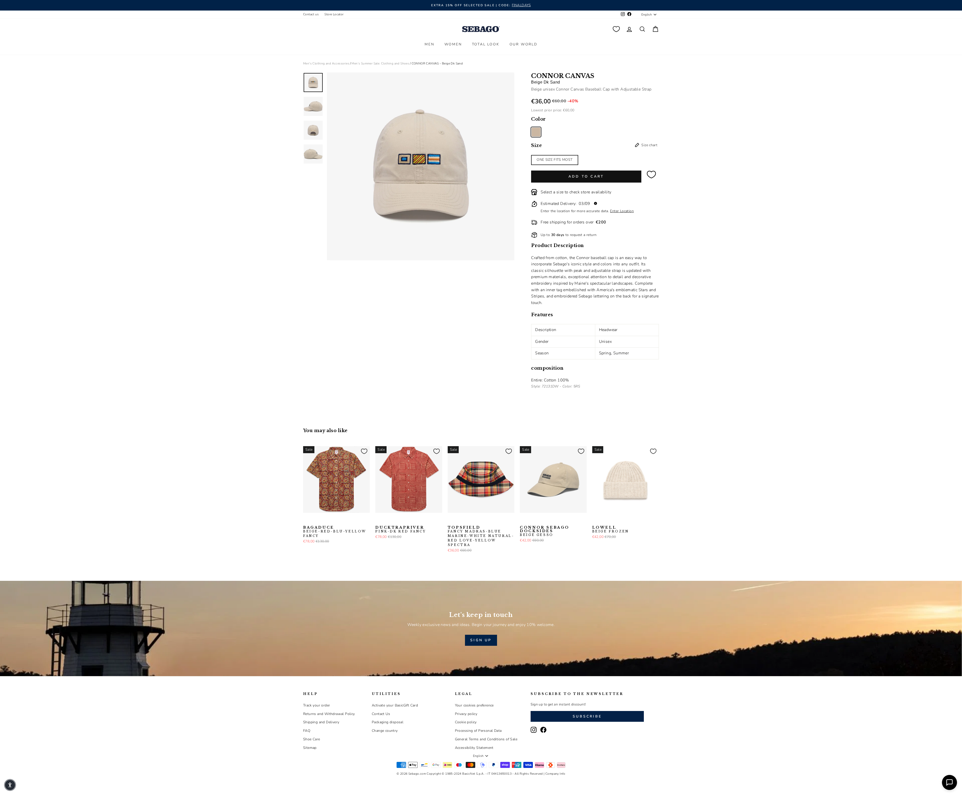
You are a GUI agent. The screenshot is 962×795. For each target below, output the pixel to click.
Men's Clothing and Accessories (326, 63)
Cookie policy (466, 722)
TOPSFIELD (481, 536)
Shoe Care (311, 739)
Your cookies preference (474, 705)
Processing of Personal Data (478, 730)
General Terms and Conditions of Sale (486, 739)
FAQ (306, 730)
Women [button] (453, 44)
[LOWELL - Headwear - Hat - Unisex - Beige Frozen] (595, 520)
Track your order (316, 705)
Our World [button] (523, 44)
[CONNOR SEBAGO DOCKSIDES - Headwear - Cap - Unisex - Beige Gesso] (523, 520)
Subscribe (587, 716)
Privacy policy (466, 713)
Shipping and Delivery (321, 722)
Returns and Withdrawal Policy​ (329, 713)
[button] (10, 785)
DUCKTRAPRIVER (400, 529)
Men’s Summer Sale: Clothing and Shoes (380, 63)
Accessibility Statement (474, 747)
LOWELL (610, 529)
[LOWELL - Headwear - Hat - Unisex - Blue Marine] (603, 520)
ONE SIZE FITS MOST (554, 159)
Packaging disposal (387, 722)
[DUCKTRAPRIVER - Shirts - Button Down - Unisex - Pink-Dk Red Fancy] (378, 520)
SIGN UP (481, 640)
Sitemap (310, 747)
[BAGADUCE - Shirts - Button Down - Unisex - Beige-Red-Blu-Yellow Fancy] (306, 520)
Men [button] (429, 44)
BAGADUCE (334, 532)
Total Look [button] (486, 44)
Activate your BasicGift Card (395, 705)
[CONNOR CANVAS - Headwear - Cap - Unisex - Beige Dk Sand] (536, 132)
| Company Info (554, 774)
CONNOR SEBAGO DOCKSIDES (544, 531)
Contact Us (381, 713)
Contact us (311, 14)
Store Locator (333, 14)
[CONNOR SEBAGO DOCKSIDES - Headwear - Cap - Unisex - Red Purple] (531, 520)
